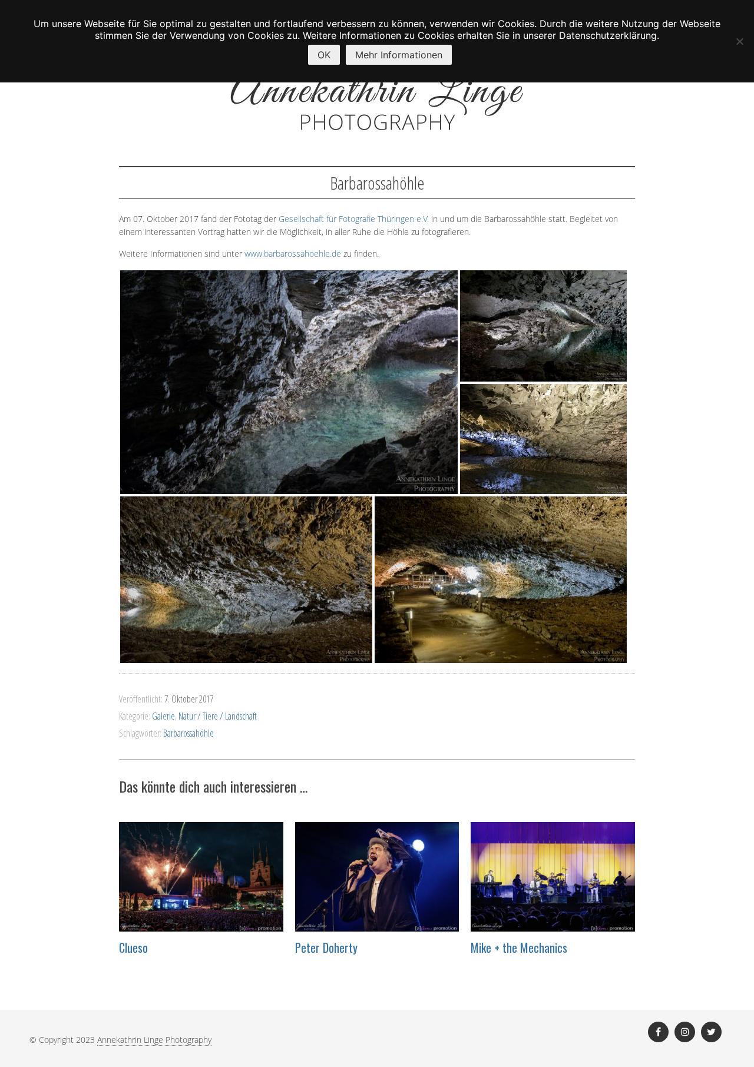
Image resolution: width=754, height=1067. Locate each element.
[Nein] (739, 41)
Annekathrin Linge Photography (154, 1039)
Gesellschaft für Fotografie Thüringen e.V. (354, 218)
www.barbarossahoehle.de (292, 253)
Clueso (133, 947)
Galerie (163, 716)
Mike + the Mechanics (519, 947)
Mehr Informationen (398, 55)
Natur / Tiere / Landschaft (217, 716)
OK (324, 55)
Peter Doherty (326, 947)
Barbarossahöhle (188, 733)
